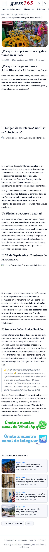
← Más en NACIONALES (12, 523)
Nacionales (29, 9)
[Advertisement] (24, 108)
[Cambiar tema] (44, 3)
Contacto (41, 540)
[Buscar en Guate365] (39, 3)
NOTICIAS (11, 15)
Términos (32, 540)
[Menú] (4, 3)
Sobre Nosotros (10, 540)
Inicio (3, 15)
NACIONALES (21, 15)
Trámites (41, 9)
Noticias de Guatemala (12, 9)
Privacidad (22, 540)
